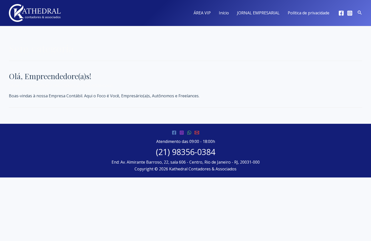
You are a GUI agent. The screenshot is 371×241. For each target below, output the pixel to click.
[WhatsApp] (189, 132)
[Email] (197, 132)
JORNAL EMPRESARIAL (258, 13)
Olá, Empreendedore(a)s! (50, 76)
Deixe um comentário (29, 85)
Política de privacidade (308, 13)
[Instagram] (350, 13)
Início (224, 13)
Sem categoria (66, 85)
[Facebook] (341, 13)
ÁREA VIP (202, 13)
